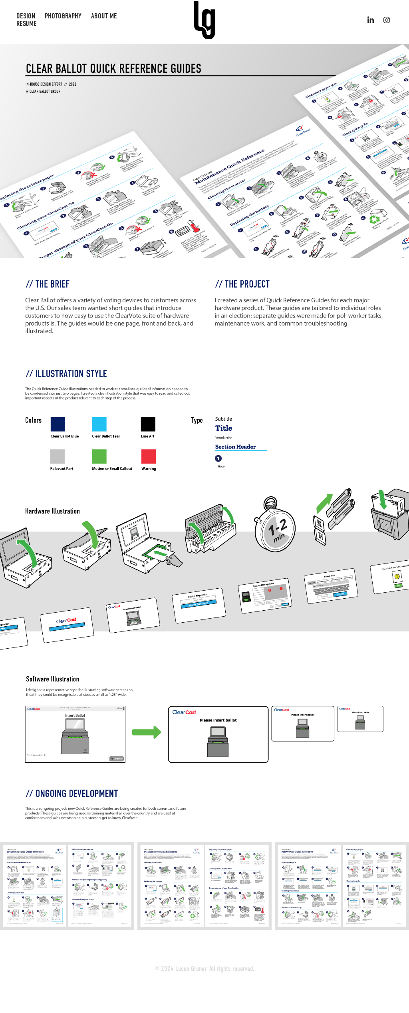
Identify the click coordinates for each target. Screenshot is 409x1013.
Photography (63, 16)
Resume (26, 23)
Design (25, 16)
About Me (104, 16)
